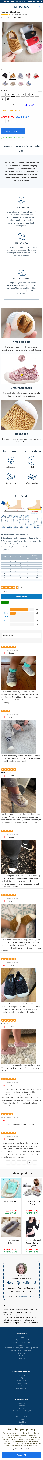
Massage (21, 1358)
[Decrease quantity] (3, 121)
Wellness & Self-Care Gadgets (21, 1350)
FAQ (21, 1378)
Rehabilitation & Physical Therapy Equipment (21, 1348)
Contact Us (21, 1375)
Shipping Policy (21, 1383)
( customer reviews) (20, 15)
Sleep (21, 1337)
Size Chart (29, 104)
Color (3, 70)
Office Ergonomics (21, 1361)
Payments (21, 1408)
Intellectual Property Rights (22, 1411)
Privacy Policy (21, 1381)
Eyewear (21, 1355)
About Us (21, 1403)
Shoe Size (4, 90)
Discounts (21, 1406)
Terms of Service (21, 1388)
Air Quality (21, 1345)
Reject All (15, 1449)
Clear (40, 90)
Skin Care (21, 1353)
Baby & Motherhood (21, 1340)
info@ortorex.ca (26, 1296)
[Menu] (3, 7)
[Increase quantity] (14, 121)
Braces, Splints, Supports (21, 1342)
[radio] (4, 75)
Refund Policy (21, 1386)
